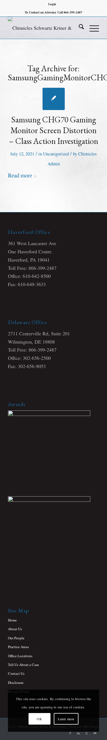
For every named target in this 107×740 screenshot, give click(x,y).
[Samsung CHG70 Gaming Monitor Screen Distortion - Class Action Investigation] (54, 99)
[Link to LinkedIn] (78, 733)
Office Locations (20, 655)
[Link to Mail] (95, 733)
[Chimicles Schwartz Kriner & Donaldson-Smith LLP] (44, 28)
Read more (20, 175)
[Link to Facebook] (70, 733)
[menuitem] (52, 4)
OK (39, 719)
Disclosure (16, 682)
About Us (15, 628)
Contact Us (16, 673)
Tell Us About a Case (23, 664)
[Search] (78, 28)
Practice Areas (18, 646)
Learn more (66, 719)
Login (52, 4)
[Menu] (91, 28)
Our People (16, 637)
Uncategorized (56, 153)
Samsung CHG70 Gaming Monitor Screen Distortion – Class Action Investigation (53, 130)
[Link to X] (87, 733)
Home (12, 620)
